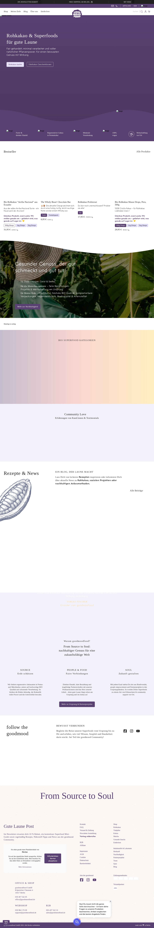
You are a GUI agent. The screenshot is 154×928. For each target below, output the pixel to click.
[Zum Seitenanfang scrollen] (148, 825)
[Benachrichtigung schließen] (110, 901)
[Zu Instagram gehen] (131, 731)
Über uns (34, 11)
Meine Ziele (16, 11)
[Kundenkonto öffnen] (146, 11)
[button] (145, 6)
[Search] (141, 11)
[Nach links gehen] (146, 490)
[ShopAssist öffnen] (77, 922)
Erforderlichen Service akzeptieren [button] (52, 858)
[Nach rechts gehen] (148, 490)
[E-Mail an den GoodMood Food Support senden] (113, 5)
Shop (6, 11)
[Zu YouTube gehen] (138, 731)
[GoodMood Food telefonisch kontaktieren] (116, 5)
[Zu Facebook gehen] (125, 731)
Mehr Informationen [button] (24, 867)
